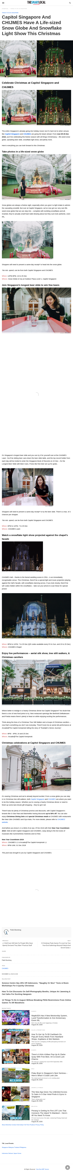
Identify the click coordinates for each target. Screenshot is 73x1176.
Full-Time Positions (29, 1125)
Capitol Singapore (12, 134)
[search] (70, 3)
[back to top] (67, 1167)
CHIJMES (27, 134)
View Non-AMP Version (42, 1169)
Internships (20, 1125)
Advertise (8, 1125)
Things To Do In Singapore (18, 8)
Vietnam (10, 1153)
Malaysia (34, 1106)
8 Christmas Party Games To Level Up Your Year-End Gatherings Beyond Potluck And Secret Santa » (56, 945)
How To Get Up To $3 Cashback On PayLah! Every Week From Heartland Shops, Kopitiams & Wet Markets (47, 1036)
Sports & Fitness (37, 1087)
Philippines (23, 1147)
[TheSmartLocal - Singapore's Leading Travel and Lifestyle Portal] (36, 3)
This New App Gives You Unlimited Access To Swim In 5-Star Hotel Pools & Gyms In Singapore (49, 1094)
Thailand (16, 1147)
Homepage (5, 8)
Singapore (5, 1147)
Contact (14, 1125)
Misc (32, 1068)
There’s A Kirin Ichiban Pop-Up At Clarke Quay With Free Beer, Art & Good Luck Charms (48, 1056)
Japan (15, 1153)
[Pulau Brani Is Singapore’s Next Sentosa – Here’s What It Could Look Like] (16, 1075)
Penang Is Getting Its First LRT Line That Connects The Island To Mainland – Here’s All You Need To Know (49, 1113)
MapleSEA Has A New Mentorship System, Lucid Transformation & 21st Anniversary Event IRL (49, 1018)
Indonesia (5, 1153)
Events (33, 1011)
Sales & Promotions (38, 1030)
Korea (19, 1153)
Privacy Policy (40, 1125)
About (3, 1125)
